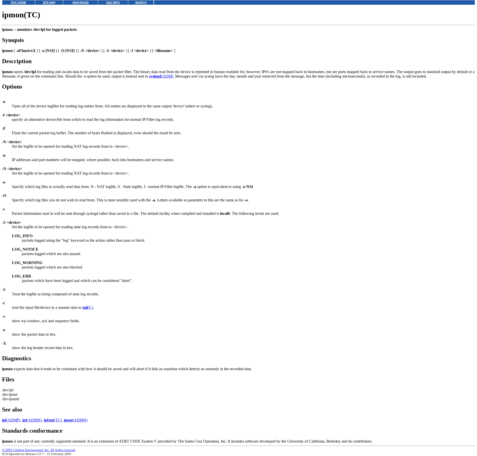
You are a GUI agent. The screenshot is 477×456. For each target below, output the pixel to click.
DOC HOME (18, 2)
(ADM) (161, 76)
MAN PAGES (81, 2)
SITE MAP (49, 2)
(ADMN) (32, 420)
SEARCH (141, 2)
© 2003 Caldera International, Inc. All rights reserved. (39, 450)
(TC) (53, 420)
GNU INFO (113, 2)
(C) (87, 307)
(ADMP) (11, 420)
